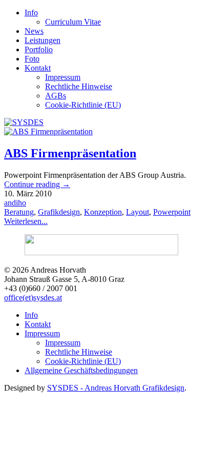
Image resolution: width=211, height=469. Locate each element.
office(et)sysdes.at (33, 297)
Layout (137, 212)
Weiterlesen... (26, 221)
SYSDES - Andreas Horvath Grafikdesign (115, 387)
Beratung (19, 212)
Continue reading (37, 184)
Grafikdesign (59, 212)
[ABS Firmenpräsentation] (48, 131)
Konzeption (103, 212)
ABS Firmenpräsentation (70, 153)
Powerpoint (172, 212)
